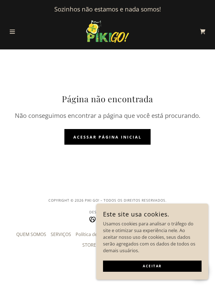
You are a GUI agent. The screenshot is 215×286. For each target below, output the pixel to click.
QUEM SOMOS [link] (31, 234)
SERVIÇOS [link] (61, 234)
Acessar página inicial (107, 137)
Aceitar (152, 266)
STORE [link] (89, 245)
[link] (107, 31)
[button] (22, 31)
